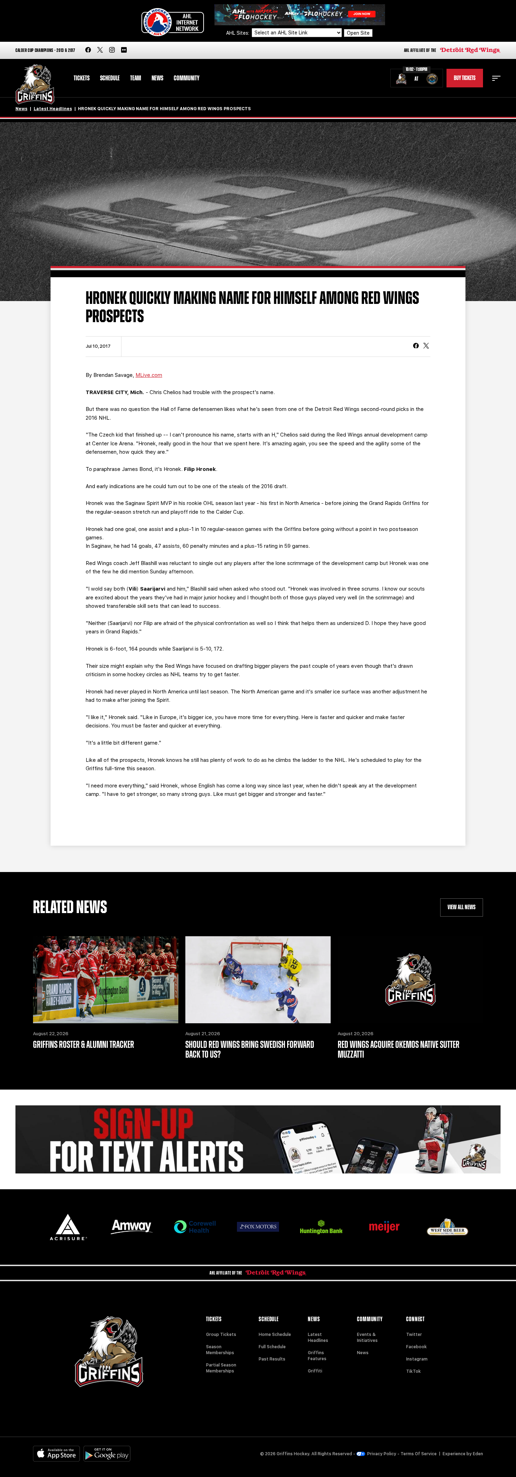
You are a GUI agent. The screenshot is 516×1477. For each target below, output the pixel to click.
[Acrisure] (68, 1227)
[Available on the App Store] (56, 1454)
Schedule (110, 78)
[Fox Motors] (258, 1227)
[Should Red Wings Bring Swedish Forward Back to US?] (258, 979)
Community (186, 78)
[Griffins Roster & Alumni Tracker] (105, 979)
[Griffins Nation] (258, 1139)
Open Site (358, 33)
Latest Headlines (53, 108)
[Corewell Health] (195, 1227)
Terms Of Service (419, 1453)
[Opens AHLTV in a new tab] (299, 14)
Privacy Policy (381, 1453)
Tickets (82, 78)
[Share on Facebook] (416, 346)
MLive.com (148, 375)
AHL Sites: (238, 33)
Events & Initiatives (367, 1337)
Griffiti (315, 1371)
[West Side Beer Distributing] (447, 1227)
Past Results (272, 1359)
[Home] (34, 84)
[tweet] (426, 346)
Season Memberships (220, 1349)
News (157, 78)
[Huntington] (321, 1227)
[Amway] (132, 1227)
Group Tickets (221, 1334)
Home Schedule (275, 1334)
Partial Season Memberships (221, 1368)
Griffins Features (317, 1355)
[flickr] (124, 50)
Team (135, 78)
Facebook (416, 1346)
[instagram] (112, 50)
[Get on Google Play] (107, 1454)
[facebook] (88, 50)
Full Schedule (272, 1346)
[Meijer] (384, 1227)
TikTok (413, 1371)
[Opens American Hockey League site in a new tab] (172, 22)
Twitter (414, 1334)
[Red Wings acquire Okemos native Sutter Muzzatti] (410, 979)
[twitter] (100, 50)
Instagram (417, 1359)
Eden (478, 1453)
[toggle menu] (496, 78)
